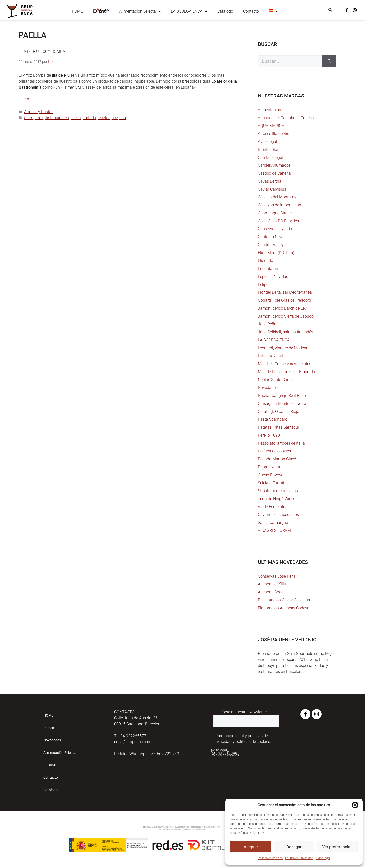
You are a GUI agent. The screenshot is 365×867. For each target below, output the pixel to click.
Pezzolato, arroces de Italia (281, 443)
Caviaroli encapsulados (278, 514)
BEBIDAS (50, 765)
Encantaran (268, 268)
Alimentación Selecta (137, 11)
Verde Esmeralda (273, 506)
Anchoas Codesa (273, 592)
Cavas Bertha (269, 181)
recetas (104, 117)
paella (75, 117)
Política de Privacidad (299, 858)
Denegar (294, 846)
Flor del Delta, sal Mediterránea (285, 292)
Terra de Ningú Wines (276, 498)
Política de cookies (270, 858)
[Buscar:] (290, 61)
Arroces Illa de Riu (273, 133)
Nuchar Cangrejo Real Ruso (282, 395)
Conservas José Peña (277, 576)
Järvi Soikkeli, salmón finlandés (285, 332)
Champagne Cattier (275, 213)
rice (115, 117)
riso (122, 117)
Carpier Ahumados (274, 165)
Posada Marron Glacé (277, 459)
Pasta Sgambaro (272, 419)
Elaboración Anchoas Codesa (283, 608)
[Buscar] (329, 61)
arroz (39, 117)
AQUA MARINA (271, 125)
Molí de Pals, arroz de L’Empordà (286, 371)
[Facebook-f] (347, 10)
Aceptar (251, 846)
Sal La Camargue (273, 522)
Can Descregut (270, 157)
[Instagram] (355, 10)
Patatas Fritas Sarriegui (278, 427)
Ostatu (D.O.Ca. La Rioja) (279, 411)
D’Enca (48, 728)
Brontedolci (268, 149)
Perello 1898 (269, 435)
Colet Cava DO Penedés (278, 221)
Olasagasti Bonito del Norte (282, 403)
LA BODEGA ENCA (186, 11)
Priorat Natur (269, 467)
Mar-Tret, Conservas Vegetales (284, 363)
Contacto (251, 11)
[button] (355, 805)
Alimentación (269, 109)
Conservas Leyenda (275, 228)
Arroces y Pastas (38, 111)
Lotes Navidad (270, 355)
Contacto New (270, 236)
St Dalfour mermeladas (278, 490)
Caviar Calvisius (272, 189)
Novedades (268, 387)
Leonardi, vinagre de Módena (283, 348)
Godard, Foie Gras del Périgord (284, 300)
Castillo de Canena (274, 173)
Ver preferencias (337, 846)
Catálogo (225, 11)
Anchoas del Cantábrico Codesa (286, 117)
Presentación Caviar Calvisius (284, 600)
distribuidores (57, 117)
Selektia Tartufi (271, 483)
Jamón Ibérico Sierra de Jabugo (286, 316)
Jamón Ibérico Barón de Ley (282, 308)
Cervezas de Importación (279, 205)
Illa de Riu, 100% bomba (42, 51)
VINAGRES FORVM (274, 530)
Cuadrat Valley (271, 244)
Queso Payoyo (270, 475)
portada (89, 117)
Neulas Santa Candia (276, 379)
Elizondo (265, 260)
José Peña (267, 324)
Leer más (27, 99)
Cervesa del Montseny (277, 197)
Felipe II (264, 284)
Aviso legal (323, 858)
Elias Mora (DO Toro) (276, 252)
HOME (77, 11)
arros (28, 117)
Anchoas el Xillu (272, 584)
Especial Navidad (273, 276)
